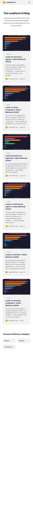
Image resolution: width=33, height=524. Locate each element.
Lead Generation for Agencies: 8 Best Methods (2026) (16, 158)
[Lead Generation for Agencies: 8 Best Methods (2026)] (16, 142)
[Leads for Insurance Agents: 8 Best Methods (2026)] (16, 43)
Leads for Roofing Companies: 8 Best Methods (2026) (13, 303)
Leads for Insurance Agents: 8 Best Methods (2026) (15, 59)
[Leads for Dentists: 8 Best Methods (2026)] (16, 241)
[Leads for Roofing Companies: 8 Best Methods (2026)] (16, 287)
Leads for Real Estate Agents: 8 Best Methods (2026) (15, 206)
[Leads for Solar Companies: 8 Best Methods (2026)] (16, 93)
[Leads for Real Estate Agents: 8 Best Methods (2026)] (16, 190)
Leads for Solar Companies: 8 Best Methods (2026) (13, 109)
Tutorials (8, 54)
